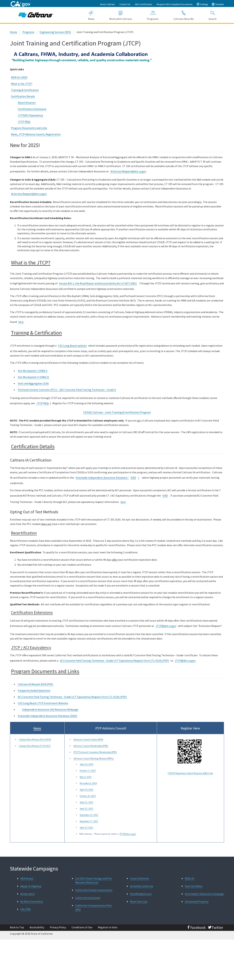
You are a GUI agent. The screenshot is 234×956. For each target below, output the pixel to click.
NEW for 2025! (19, 77)
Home (13, 32)
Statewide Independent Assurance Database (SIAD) (47, 715)
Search (213, 19)
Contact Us (124, 4)
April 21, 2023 (86, 802)
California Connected (87, 897)
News (91, 19)
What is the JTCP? (21, 83)
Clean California (139, 878)
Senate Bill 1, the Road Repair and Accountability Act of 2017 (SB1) (98, 283)
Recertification (27, 102)
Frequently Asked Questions (34, 690)
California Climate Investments (93, 890)
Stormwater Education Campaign (204, 893)
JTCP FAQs (24, 121)
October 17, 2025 (88, 770)
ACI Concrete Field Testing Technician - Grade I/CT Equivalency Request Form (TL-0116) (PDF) (114, 660)
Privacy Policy (58, 927)
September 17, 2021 (89, 821)
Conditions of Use (82, 927)
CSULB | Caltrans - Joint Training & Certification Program (117, 412)
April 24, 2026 (86, 764)
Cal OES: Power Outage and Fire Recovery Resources (93, 880)
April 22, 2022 (86, 808)
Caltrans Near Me (184, 19)
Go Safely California (141, 886)
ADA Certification (143, 4)
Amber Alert (27, 893)
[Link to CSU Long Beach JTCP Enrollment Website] (19, 709)
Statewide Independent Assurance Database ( (102, 477)
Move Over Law (138, 901)
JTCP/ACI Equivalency (30, 115)
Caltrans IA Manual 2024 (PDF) (35, 684)
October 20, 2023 (88, 796)
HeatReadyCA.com (141, 893)
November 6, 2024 (88, 783)
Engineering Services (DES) (55, 32)
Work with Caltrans (120, 19)
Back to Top (17, 927)
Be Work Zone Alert (31, 901)
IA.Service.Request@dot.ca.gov (128, 171)
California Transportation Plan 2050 (93, 907)
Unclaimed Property (196, 901)
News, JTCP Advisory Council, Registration (36, 134)
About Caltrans (107, 4)
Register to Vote (107, 927)
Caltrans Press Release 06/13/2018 (35, 739)
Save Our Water (194, 886)
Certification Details (23, 96)
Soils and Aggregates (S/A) (33, 383)
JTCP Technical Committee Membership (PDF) (95, 752)
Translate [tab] (219, 4)
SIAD (133, 477)
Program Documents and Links (29, 128)
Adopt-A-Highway (30, 886)
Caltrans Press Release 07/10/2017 (35, 745)
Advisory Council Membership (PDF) (90, 745)
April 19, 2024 (86, 789)
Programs (153, 19)
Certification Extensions (32, 109)
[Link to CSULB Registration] (190, 751)
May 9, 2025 (85, 777)
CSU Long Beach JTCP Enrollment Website (43, 703)
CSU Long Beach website (72, 345)
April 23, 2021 (86, 827)
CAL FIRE (25, 909)
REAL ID (189, 878)
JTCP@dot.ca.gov (166, 626)
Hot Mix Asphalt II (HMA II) (33, 377)
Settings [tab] (204, 4)
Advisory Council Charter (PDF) (88, 739)
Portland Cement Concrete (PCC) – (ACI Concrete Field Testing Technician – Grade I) (67, 389)
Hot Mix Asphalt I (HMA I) (32, 370)
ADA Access (26, 878)
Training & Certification (25, 90)
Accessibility (37, 927)
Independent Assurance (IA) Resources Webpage (50, 709)
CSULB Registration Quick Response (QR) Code (190, 773)
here (21, 322)
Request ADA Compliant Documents (175, 4)
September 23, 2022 (89, 815)
